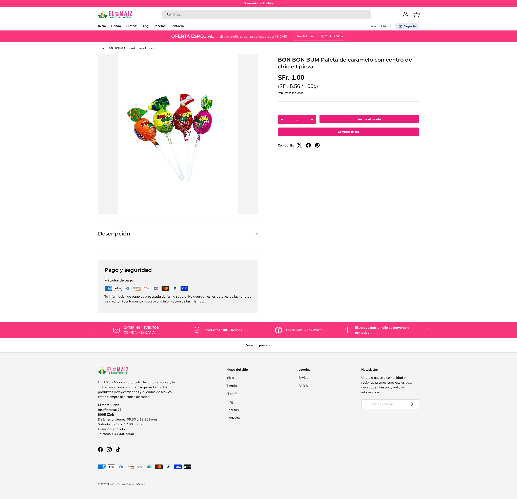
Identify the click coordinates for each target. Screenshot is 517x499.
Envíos (371, 26)
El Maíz (131, 26)
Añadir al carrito (369, 119)
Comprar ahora (348, 132)
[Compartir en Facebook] (308, 145)
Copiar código (334, 36)
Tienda (116, 26)
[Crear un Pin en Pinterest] (317, 145)
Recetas (159, 26)
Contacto (177, 26)
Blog (145, 26)
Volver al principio (258, 345)
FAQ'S (386, 26)
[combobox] (266, 14)
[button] (416, 14)
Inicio (102, 26)
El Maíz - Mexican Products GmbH (126, 484)
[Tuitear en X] (299, 145)
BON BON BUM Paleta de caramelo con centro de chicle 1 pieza (132, 48)
